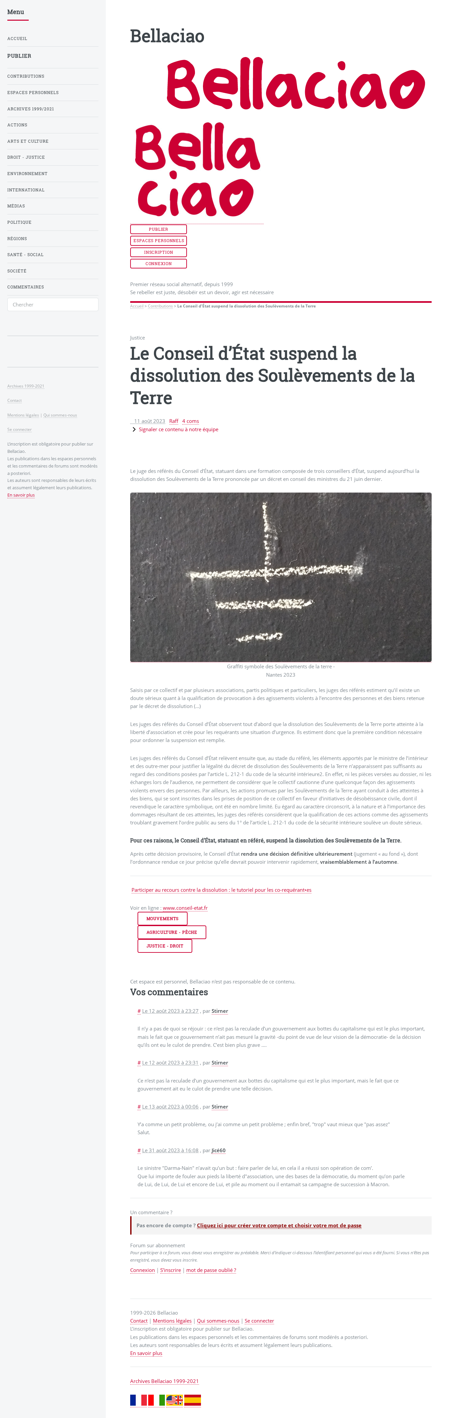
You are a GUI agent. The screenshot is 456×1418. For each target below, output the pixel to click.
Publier (158, 229)
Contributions (160, 305)
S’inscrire (170, 1270)
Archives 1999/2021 (30, 108)
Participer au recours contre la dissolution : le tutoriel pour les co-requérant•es (221, 889)
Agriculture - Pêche (172, 932)
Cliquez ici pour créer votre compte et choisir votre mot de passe (279, 1225)
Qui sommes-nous (218, 1320)
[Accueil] (197, 220)
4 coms (190, 421)
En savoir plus (146, 1353)
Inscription (158, 252)
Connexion (159, 263)
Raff (173, 421)
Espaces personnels (159, 240)
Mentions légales (172, 1320)
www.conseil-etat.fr (185, 907)
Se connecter (259, 1320)
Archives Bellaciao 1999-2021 (164, 1381)
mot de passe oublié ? (211, 1270)
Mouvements (163, 918)
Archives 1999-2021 (25, 386)
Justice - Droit (165, 945)
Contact (139, 1320)
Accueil (137, 305)
